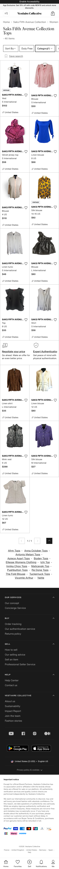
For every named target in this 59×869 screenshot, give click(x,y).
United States (31, 850)
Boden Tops (41, 558)
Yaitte (40, 578)
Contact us (11, 685)
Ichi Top (45, 562)
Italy (29, 852)
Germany (42, 850)
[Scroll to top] (49, 541)
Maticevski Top (40, 566)
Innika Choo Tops (16, 566)
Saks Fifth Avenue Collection (29, 22)
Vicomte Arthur (24, 578)
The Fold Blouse (15, 574)
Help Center (11, 680)
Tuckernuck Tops (39, 574)
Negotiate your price (13, 351)
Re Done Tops (40, 570)
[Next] (37, 541)
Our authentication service (20, 629)
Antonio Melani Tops (27, 554)
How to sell (11, 650)
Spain (50, 850)
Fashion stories (13, 721)
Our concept (12, 603)
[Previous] (22, 541)
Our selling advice (15, 654)
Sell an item (11, 659)
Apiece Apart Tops (18, 558)
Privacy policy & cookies (28, 769)
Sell (7, 644)
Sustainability (12, 706)
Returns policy (13, 634)
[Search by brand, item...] (6, 13)
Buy (7, 618)
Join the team (12, 716)
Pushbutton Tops (17, 570)
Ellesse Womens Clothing (21, 562)
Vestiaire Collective (18, 695)
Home (6, 22)
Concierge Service (15, 608)
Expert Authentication (45, 351)
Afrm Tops (14, 551)
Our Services (13, 597)
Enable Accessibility (29, 1)
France (6, 850)
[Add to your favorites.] (26, 95)
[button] (53, 13)
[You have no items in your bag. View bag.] (53, 13)
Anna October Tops (36, 551)
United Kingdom (17, 850)
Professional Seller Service (20, 664)
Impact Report (13, 711)
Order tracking (13, 624)
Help (8, 674)
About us (10, 701)
